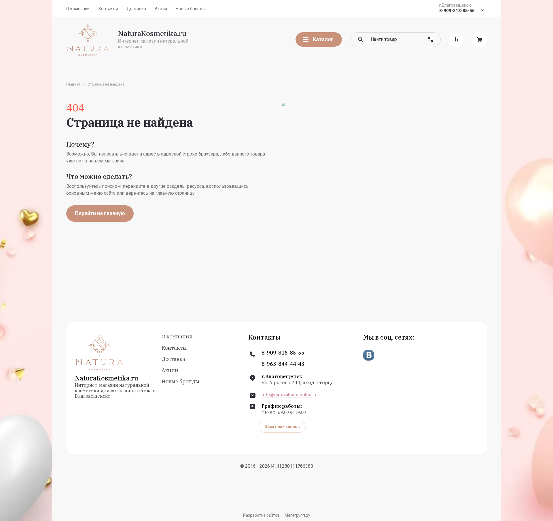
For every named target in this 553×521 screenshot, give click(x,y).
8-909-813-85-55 (457, 10)
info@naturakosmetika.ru (289, 394)
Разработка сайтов (261, 515)
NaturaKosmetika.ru (152, 33)
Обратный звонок (282, 426)
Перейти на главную (100, 213)
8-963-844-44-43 (283, 364)
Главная (73, 84)
